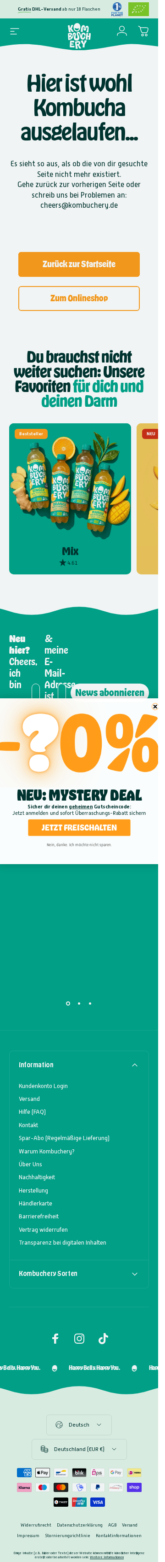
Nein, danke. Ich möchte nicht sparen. (79, 844)
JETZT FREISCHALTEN (79, 827)
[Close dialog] (155, 706)
